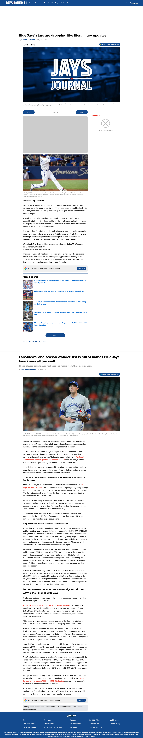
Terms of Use (94, 724)
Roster (63, 3)
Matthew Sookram (28, 369)
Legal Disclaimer (29, 727)
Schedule (46, 3)
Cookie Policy (115, 724)
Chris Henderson (28, 40)
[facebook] (126, 3)
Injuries (70, 3)
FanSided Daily (28, 724)
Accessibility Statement (53, 727)
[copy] (34, 44)
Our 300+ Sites (94, 720)
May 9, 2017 (47, 249)
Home (25, 342)
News (31, 3)
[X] (131, 3)
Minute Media (12, 732)
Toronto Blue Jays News (37, 342)
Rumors (38, 3)
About (25, 720)
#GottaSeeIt (27, 244)
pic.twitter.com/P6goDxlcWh (34, 247)
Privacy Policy (75, 724)
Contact (73, 720)
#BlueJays (79, 244)
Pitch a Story (49, 724)
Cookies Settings (95, 727)
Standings (55, 3)
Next (82, 112)
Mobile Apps (114, 720)
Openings (47, 720)
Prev (28, 112)
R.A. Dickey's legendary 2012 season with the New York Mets (46, 605)
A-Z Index (74, 727)
